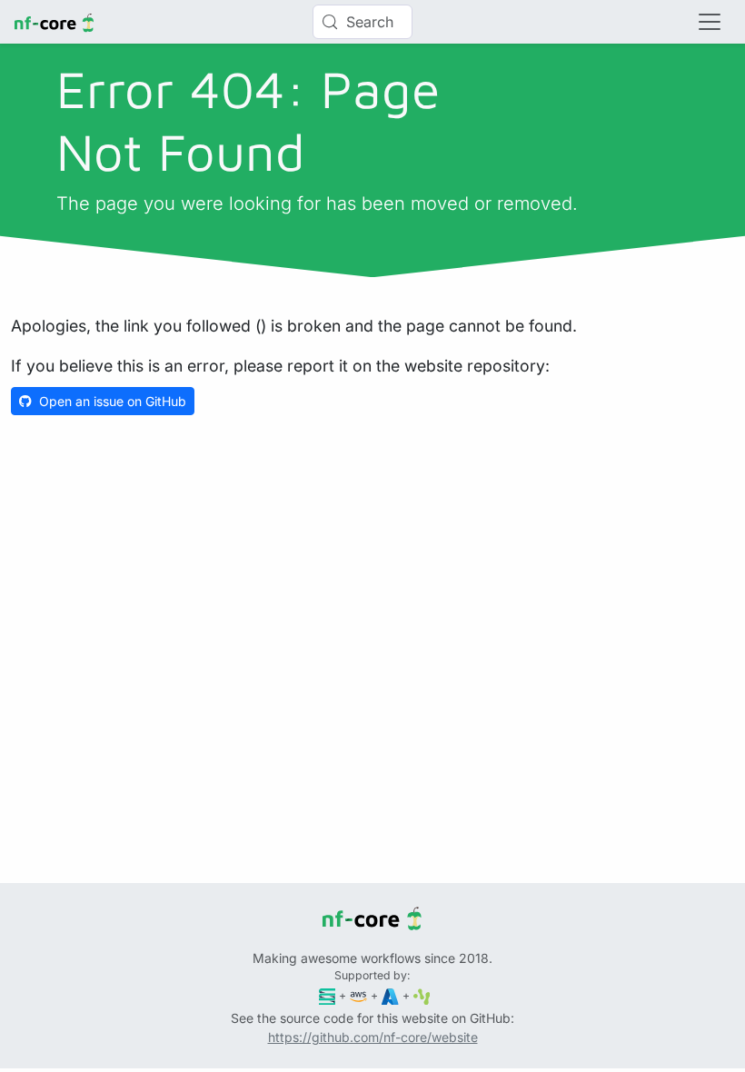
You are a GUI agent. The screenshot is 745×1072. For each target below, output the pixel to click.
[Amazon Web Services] (358, 995)
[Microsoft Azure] (390, 995)
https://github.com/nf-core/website (373, 1037)
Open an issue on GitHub (112, 401)
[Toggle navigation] (709, 22)
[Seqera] (327, 995)
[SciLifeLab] (422, 995)
